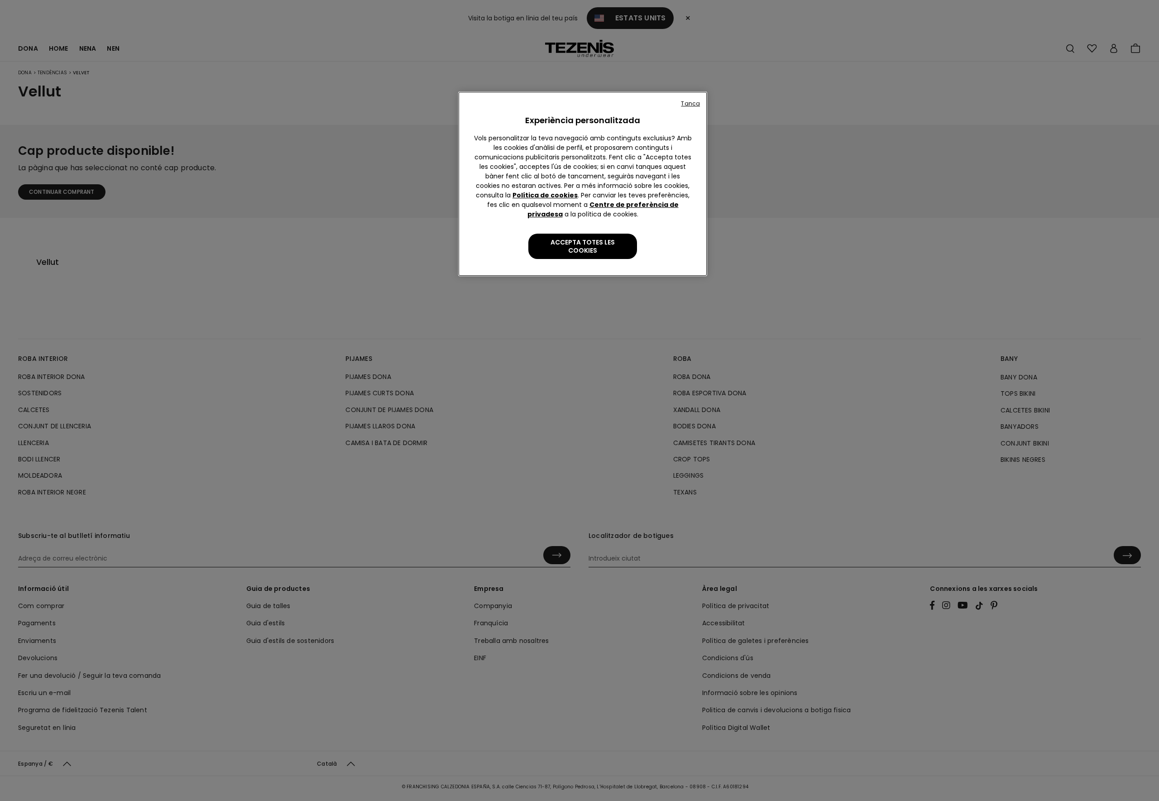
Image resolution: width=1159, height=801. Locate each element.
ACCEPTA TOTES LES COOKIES (583, 246)
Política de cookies (545, 195)
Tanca (690, 103)
